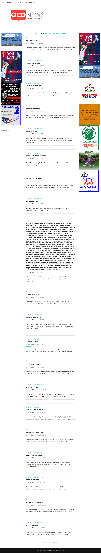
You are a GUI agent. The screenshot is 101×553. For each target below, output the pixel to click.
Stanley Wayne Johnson (34, 502)
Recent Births (19, 2)
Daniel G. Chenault (32, 480)
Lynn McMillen (31, 43)
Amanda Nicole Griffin (33, 63)
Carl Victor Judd (32, 387)
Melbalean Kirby (31, 40)
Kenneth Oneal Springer (34, 410)
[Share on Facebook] (49, 53)
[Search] (98, 2)
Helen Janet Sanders (33, 86)
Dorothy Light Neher (33, 317)
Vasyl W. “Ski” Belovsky (34, 178)
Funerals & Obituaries (30, 2)
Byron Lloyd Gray (32, 525)
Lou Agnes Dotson (32, 342)
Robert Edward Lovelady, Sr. (36, 156)
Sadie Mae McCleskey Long (35, 432)
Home (3, 2)
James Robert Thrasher (34, 455)
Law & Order (10, 2)
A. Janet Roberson (32, 294)
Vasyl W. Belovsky (32, 201)
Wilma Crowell (31, 131)
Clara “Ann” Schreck (33, 364)
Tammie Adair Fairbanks (34, 108)
